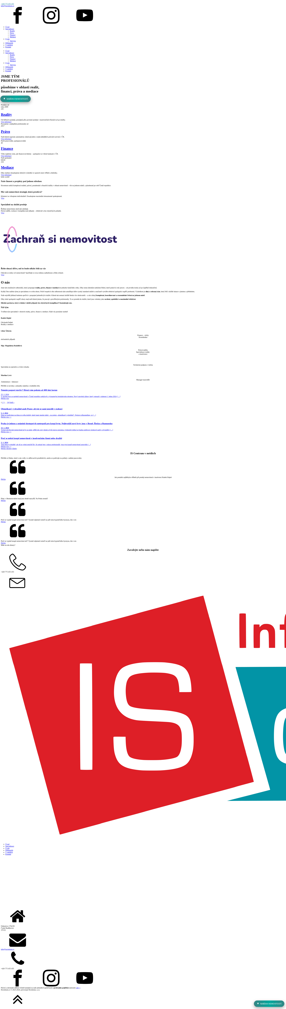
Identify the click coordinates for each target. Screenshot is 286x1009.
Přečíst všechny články (9, 449)
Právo (12, 33)
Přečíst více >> (6, 417)
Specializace (9, 29)
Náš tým (13, 41)
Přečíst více (5, 398)
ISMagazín (9, 43)
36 (8, 402)
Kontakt (8, 47)
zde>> (78, 988)
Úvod (7, 27)
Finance (12, 35)
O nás (7, 39)
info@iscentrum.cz (7, 6)
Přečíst (3, 479)
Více (2, 198)
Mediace (13, 37)
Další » (11, 402)
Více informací (6, 122)
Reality (12, 31)
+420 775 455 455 (7, 4)
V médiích (9, 45)
